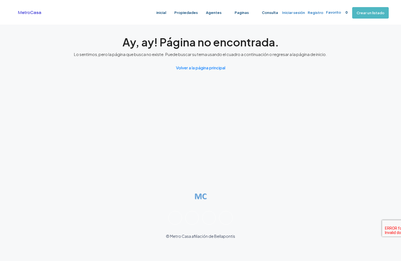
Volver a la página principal (200, 67)
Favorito (337, 12)
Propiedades (186, 12)
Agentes (214, 12)
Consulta (270, 12)
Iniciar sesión (293, 12)
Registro (315, 12)
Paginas (242, 12)
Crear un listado (370, 13)
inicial (161, 12)
